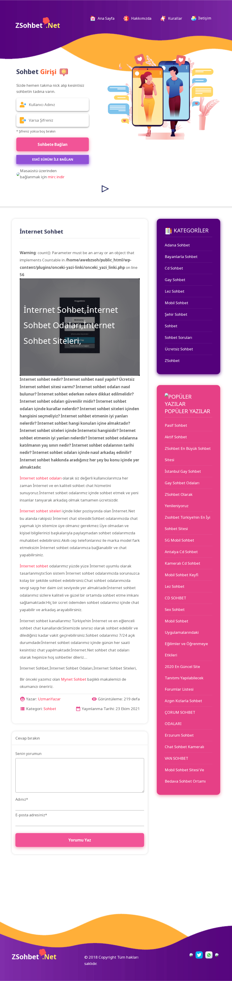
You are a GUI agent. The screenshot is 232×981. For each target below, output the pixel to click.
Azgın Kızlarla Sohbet (183, 700)
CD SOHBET (175, 597)
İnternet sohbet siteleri (40, 510)
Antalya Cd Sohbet (181, 551)
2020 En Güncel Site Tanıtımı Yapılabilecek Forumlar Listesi (184, 678)
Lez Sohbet (174, 291)
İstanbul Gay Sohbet (183, 471)
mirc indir (56, 176)
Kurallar (174, 18)
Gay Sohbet (175, 279)
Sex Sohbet (175, 609)
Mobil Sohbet (176, 302)
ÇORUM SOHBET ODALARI (180, 718)
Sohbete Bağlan (53, 144)
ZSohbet (37, 25)
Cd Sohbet (174, 268)
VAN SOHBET (176, 758)
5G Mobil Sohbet (179, 540)
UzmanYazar (49, 698)
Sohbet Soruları (178, 337)
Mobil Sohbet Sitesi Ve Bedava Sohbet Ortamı (185, 775)
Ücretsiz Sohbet (179, 349)
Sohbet (50, 708)
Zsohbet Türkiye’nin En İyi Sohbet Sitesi (187, 523)
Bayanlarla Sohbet (181, 256)
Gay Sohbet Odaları (182, 482)
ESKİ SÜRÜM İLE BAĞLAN (52, 159)
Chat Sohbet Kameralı (184, 746)
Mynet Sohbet (73, 679)
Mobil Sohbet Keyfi (181, 574)
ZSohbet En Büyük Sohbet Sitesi (188, 454)
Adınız (21, 799)
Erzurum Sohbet (179, 735)
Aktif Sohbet (176, 436)
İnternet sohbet (34, 566)
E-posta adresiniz (31, 814)
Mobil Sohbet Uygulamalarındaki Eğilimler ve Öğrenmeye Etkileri (186, 638)
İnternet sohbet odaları (41, 478)
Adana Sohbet (177, 245)
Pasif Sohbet (176, 425)
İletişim (204, 18)
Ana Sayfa (107, 18)
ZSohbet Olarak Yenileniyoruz (179, 500)
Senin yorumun (28, 753)
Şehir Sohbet (176, 314)
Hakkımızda (140, 18)
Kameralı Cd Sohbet (182, 563)
